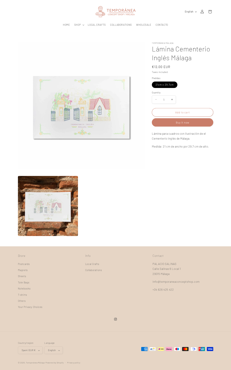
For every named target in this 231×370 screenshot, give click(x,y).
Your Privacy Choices (30, 306)
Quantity (156, 92)
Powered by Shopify (54, 363)
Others (22, 300)
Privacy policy (73, 362)
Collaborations (93, 270)
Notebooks (24, 288)
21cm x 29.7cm (165, 84)
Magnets (23, 270)
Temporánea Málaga (35, 363)
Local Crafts (92, 263)
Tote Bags (23, 282)
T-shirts (22, 294)
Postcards (24, 263)
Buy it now (182, 122)
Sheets (22, 276)
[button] (79, 25)
